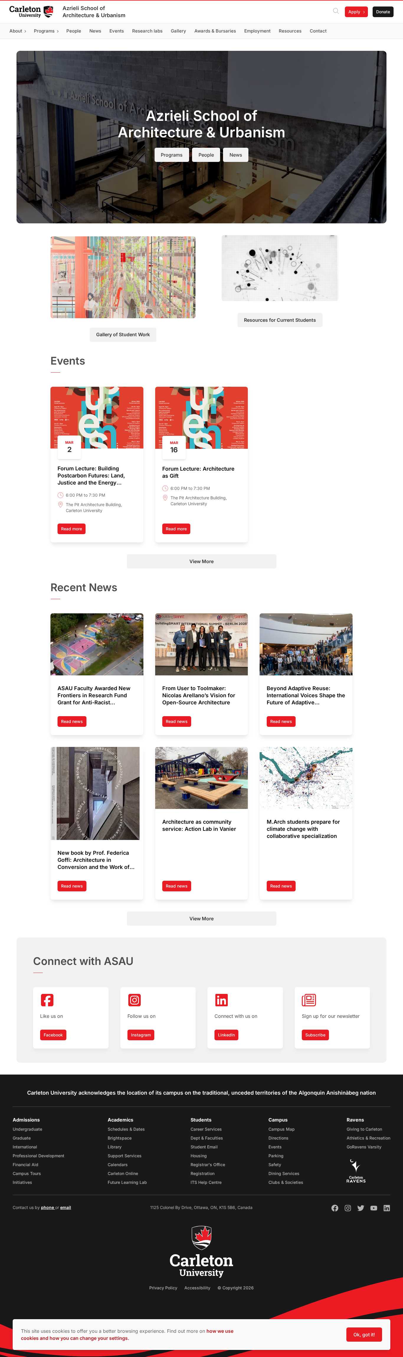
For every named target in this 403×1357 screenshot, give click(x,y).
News (236, 155)
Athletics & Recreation (368, 1137)
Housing (199, 1155)
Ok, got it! (364, 1335)
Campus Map (281, 1129)
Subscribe (315, 1034)
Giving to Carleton (364, 1129)
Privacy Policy (163, 1287)
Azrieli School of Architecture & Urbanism (94, 11)
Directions (278, 1137)
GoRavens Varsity (364, 1146)
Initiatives (22, 1182)
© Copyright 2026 (235, 1287)
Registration (202, 1173)
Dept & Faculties (207, 1137)
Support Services (125, 1155)
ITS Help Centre (206, 1182)
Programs (172, 155)
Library (115, 1146)
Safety (274, 1164)
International (25, 1146)
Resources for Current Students (280, 320)
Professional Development (38, 1155)
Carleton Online (123, 1173)
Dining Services (283, 1173)
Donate (383, 11)
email (65, 1207)
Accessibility (197, 1287)
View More (201, 561)
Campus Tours (27, 1173)
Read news (73, 723)
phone (48, 1207)
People (206, 155)
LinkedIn (226, 1034)
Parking (276, 1155)
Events (275, 1146)
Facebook (53, 1034)
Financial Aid (25, 1164)
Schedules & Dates (126, 1129)
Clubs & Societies (285, 1182)
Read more (71, 528)
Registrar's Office (208, 1164)
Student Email (204, 1146)
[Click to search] (336, 11)
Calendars (118, 1164)
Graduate (22, 1137)
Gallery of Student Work (123, 334)
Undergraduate (27, 1129)
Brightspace (120, 1137)
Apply (354, 11)
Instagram (141, 1034)
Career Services (206, 1129)
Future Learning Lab (127, 1182)
